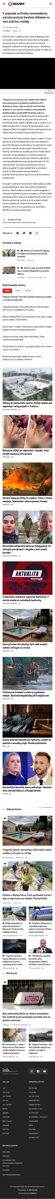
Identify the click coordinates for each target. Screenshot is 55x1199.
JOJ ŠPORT (7, 1096)
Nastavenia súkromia (11, 1175)
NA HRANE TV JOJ (36, 1109)
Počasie (6, 1133)
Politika (32, 1129)
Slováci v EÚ (34, 1138)
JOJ (4, 1088)
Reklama (6, 1152)
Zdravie (6, 1125)
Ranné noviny (34, 1105)
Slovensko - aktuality (38, 1117)
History (6, 1129)
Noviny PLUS (34, 1096)
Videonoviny (34, 1100)
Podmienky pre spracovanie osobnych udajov (12, 1163)
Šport (5, 1109)
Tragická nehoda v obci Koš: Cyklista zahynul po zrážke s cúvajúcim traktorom (27, 298)
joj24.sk (32, 1092)
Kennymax (33, 1190)
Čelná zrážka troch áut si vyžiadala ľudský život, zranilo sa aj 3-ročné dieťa (27, 348)
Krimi (31, 1125)
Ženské (6, 1113)
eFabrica (33, 1193)
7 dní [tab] (17, 291)
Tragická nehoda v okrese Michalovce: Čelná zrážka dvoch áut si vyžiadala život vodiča (26, 308)
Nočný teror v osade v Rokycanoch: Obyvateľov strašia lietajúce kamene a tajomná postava (27, 328)
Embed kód (49, 93)
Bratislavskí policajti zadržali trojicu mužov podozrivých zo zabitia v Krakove (22, 358)
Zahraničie (33, 1121)
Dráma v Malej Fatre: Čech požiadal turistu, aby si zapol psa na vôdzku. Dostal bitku (27, 318)
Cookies (6, 1170)
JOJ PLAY (6, 1092)
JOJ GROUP (7, 1105)
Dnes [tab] (7, 291)
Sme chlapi (7, 1121)
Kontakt (6, 1156)
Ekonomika (33, 1133)
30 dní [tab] (28, 291)
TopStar (6, 1117)
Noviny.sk (33, 1088)
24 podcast (33, 1113)
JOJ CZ (5, 1100)
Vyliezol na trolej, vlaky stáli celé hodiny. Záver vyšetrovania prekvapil (24, 338)
